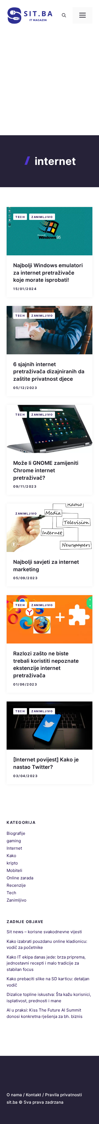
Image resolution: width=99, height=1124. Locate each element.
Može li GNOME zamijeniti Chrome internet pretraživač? (45, 470)
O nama (14, 1094)
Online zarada (20, 877)
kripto (12, 863)
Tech (20, 217)
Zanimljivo (42, 217)
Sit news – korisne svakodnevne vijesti (44, 931)
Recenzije (16, 885)
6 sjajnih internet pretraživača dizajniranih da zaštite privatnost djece (48, 371)
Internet (14, 848)
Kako (11, 855)
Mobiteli (14, 870)
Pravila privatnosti (63, 1094)
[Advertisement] (49, 83)
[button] (64, 15)
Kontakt (33, 1094)
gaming (14, 840)
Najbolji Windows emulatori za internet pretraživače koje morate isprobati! (48, 272)
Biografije (16, 833)
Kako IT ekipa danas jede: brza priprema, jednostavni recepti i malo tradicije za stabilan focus (46, 963)
